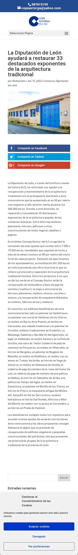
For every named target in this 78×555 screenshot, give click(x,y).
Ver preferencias (39, 546)
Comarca (49, 81)
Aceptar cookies (39, 526)
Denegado (39, 536)
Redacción (19, 81)
